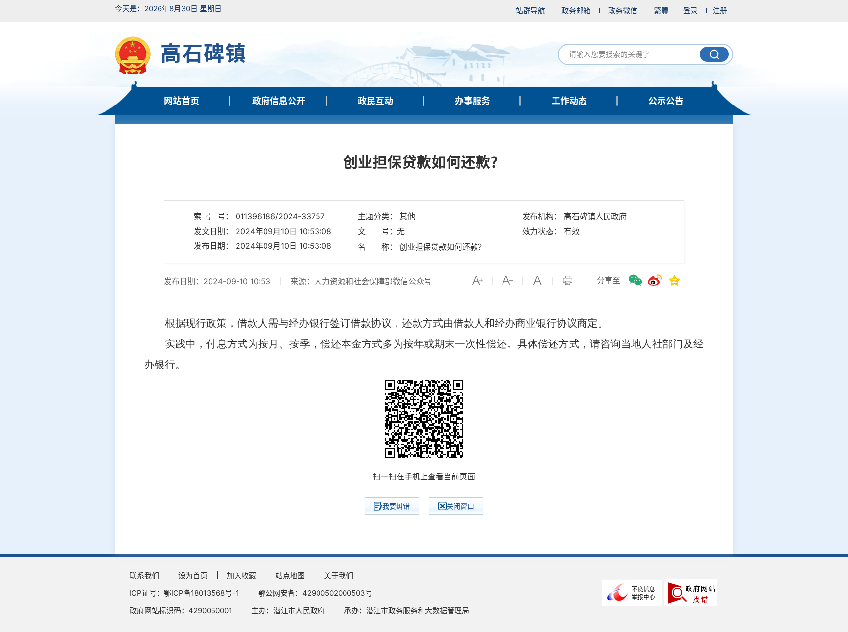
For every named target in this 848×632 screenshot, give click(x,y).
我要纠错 (396, 506)
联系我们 (144, 575)
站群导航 (530, 10)
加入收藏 (241, 575)
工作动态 (569, 101)
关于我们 (338, 575)
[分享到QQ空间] (674, 280)
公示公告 (666, 101)
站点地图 (290, 575)
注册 (720, 10)
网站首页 (181, 101)
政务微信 (622, 10)
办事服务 (472, 101)
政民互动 (375, 101)
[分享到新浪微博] (654, 280)
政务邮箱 (576, 10)
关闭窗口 (460, 506)
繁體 (661, 10)
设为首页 (193, 575)
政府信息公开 (278, 101)
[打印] (567, 280)
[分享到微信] (635, 280)
